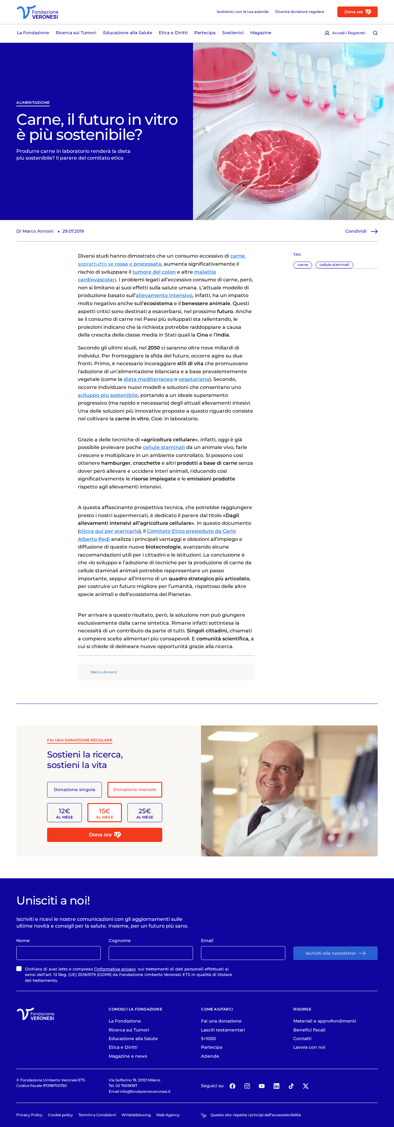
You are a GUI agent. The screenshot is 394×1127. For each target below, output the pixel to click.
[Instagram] (247, 1086)
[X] (306, 1086)
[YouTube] (261, 1086)
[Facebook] (232, 1086)
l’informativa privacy (115, 968)
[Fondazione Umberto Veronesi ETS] (37, 12)
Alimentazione (33, 103)
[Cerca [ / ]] (375, 33)
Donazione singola (74, 789)
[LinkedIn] (276, 1086)
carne (303, 264)
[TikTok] (291, 1086)
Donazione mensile (134, 789)
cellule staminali (334, 264)
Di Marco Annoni (35, 231)
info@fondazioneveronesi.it (145, 1091)
